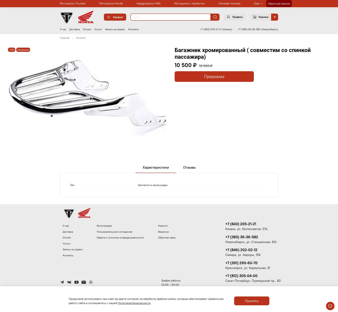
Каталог (118, 17)
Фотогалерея (104, 225)
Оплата (87, 29)
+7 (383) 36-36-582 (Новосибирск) (258, 29)
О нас (63, 29)
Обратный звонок (279, 3)
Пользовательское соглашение (114, 231)
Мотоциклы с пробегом (189, 3)
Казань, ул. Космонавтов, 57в (246, 229)
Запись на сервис (115, 29)
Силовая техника (229, 3)
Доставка (74, 29)
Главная (65, 38)
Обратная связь (167, 237)
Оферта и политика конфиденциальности (120, 237)
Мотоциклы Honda (111, 3)
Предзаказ (214, 76)
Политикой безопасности (134, 303)
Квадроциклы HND (149, 3)
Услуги (98, 29)
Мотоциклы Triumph (73, 3)
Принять (252, 301)
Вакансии (163, 231)
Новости (163, 225)
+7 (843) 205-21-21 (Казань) (216, 29)
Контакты (133, 29)
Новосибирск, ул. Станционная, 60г (251, 242)
